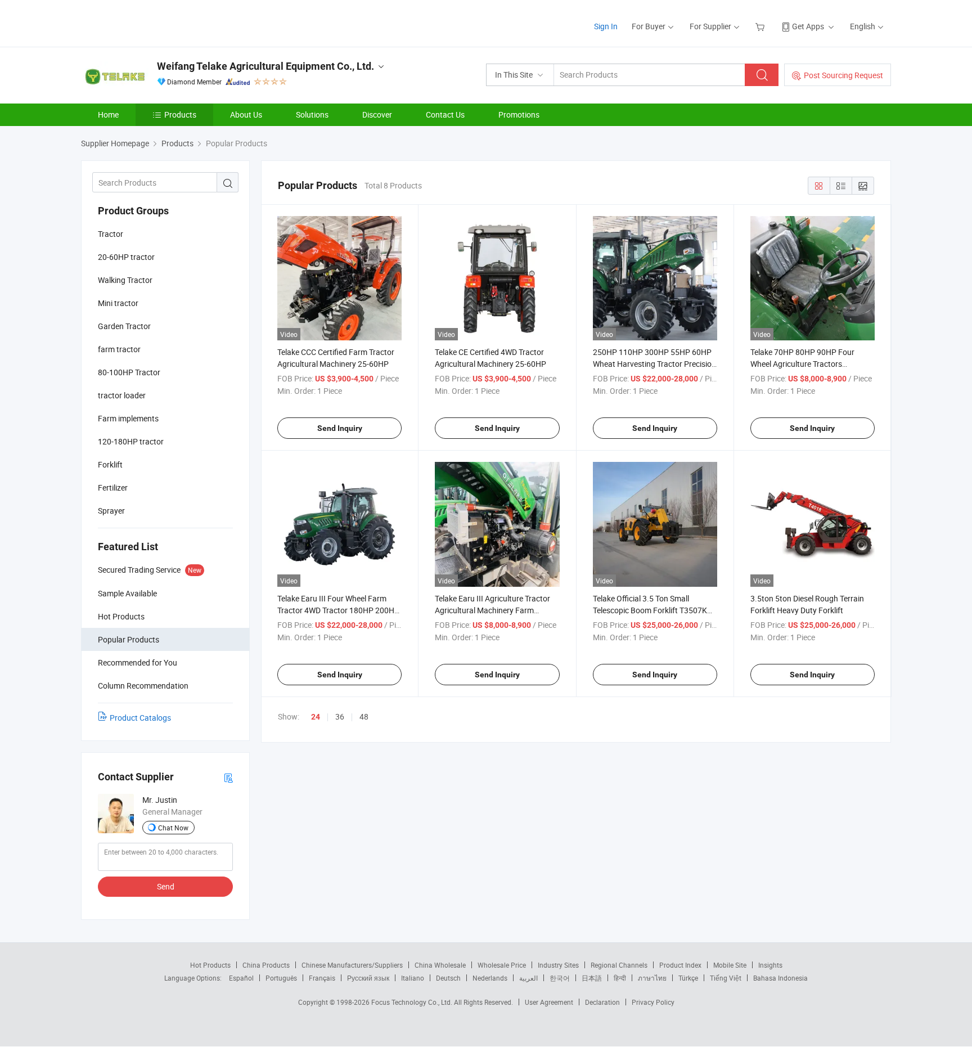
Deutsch (448, 977)
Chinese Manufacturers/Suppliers (352, 964)
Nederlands (489, 977)
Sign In (606, 26)
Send (165, 886)
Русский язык (368, 977)
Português (281, 977)
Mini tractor (118, 303)
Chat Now (173, 827)
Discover (377, 114)
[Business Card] (228, 777)
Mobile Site (729, 964)
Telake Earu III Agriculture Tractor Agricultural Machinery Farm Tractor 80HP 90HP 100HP (492, 610)
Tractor (110, 233)
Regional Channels (619, 964)
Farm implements (128, 418)
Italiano (412, 977)
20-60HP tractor (126, 256)
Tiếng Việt (725, 977)
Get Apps (808, 26)
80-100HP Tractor (129, 372)
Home (108, 114)
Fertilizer (113, 487)
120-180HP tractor (131, 441)
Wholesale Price (502, 964)
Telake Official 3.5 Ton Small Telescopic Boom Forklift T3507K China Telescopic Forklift (650, 610)
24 (315, 716)
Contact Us (445, 114)
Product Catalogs (140, 717)
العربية (528, 977)
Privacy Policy (653, 1001)
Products (180, 114)
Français (322, 977)
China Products (266, 964)
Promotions (518, 114)
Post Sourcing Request (843, 75)
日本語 (592, 977)
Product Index (680, 964)
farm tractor (119, 349)
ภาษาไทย (652, 977)
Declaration (602, 1001)
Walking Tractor (125, 280)
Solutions (312, 114)
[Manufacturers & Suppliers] (153, 22)
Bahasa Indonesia (780, 977)
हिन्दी (620, 977)
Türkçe (688, 977)
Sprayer (111, 510)
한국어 (560, 977)
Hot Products (210, 964)
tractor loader (122, 395)
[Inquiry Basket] (761, 26)
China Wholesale (440, 964)
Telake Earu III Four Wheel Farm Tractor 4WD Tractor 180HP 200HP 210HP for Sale (338, 610)
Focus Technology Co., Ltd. (412, 1001)
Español (241, 977)
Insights (770, 964)
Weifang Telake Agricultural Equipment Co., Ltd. (265, 66)
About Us (246, 114)
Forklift (110, 464)
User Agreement (549, 1001)
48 (363, 716)
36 (339, 716)
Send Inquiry (339, 428)
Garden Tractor (124, 326)
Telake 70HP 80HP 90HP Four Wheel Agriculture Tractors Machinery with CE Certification (805, 364)
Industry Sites (558, 964)
